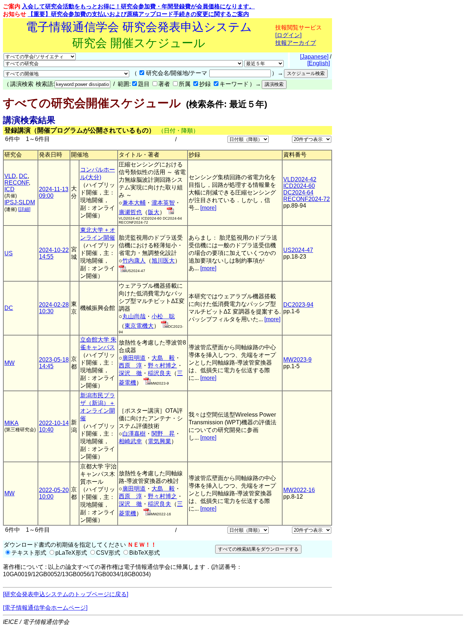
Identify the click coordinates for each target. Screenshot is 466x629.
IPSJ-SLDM (19, 202)
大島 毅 (163, 358)
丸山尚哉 (134, 316)
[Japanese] (314, 57)
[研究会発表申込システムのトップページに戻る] (65, 594)
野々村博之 (162, 365)
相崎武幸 (130, 441)
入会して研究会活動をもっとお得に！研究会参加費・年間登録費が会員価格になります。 (138, 6)
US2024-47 (298, 250)
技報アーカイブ (295, 43)
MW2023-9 (297, 360)
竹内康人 (134, 261)
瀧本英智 (163, 203)
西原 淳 (130, 365)
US (8, 253)
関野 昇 (163, 434)
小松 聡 (163, 316)
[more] (208, 208)
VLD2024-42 (299, 179)
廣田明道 (134, 358)
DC (23, 176)
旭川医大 (163, 261)
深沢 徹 (130, 373)
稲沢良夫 (159, 373)
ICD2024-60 (299, 186)
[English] (318, 63)
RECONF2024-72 (306, 199)
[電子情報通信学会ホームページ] (45, 608)
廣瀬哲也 (130, 212)
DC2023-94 (298, 305)
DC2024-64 (298, 192)
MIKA (11, 423)
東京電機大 (139, 326)
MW (9, 363)
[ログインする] (170, 212)
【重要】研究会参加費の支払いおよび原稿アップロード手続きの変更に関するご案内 (138, 14)
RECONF (16, 183)
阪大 (153, 212)
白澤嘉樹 (134, 434)
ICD (9, 189)
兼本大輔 (134, 203)
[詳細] (24, 209)
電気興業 (159, 441)
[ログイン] (288, 35)
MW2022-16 (299, 490)
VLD (10, 176)
